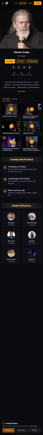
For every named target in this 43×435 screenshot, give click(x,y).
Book (22, 61)
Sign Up (37, 3)
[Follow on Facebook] (13, 67)
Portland (22, 56)
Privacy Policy (33, 426)
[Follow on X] (19, 67)
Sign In (30, 3)
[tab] (6, 99)
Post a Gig (23, 3)
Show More (22, 91)
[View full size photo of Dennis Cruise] (21, 27)
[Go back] (2, 3)
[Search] (16, 3)
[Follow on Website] (30, 67)
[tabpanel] (21, 128)
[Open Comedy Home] (6, 3)
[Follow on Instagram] (24, 67)
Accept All (9, 430)
